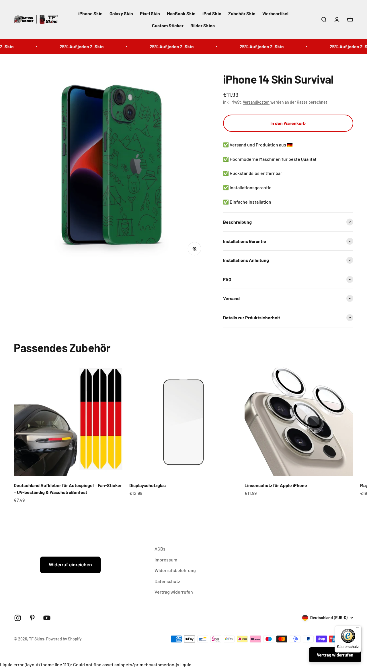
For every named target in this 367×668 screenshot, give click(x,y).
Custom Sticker (168, 25)
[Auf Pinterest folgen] (32, 618)
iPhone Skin (90, 13)
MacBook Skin (181, 13)
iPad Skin (211, 13)
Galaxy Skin (121, 13)
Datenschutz (167, 581)
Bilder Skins (202, 25)
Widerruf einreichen (70, 564)
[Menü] (357, 628)
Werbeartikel (275, 13)
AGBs (160, 548)
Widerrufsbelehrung (175, 570)
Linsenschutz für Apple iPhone (276, 485)
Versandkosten (256, 102)
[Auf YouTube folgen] (47, 618)
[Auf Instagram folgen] (18, 618)
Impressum (166, 559)
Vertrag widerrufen (174, 591)
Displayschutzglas (147, 485)
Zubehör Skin (241, 13)
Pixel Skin (150, 13)
